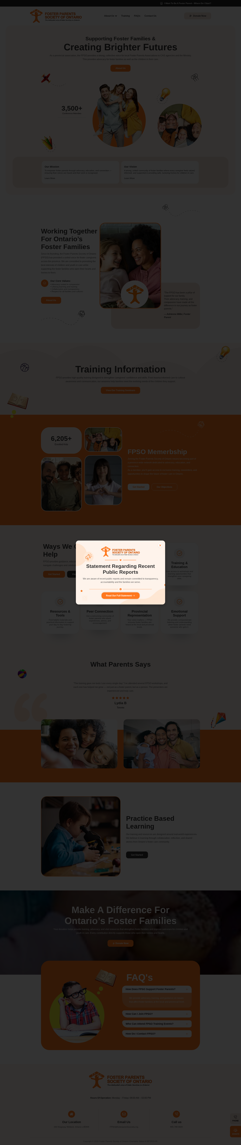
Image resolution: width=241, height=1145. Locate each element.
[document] (120, 572)
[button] (160, 545)
